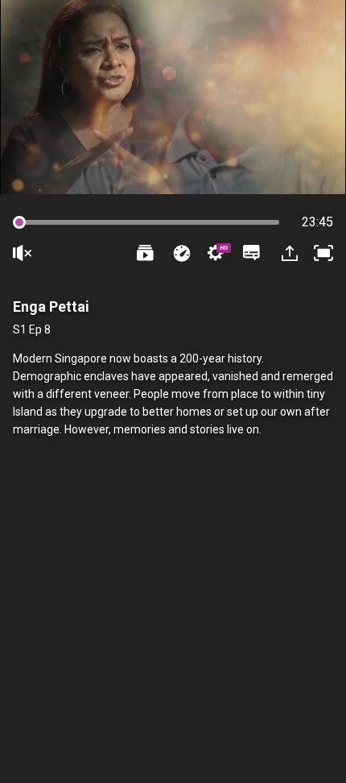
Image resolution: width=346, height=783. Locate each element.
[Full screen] (323, 253)
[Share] (288, 253)
